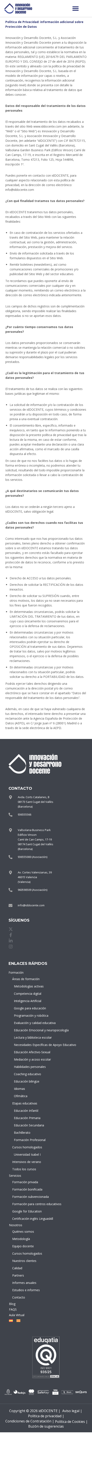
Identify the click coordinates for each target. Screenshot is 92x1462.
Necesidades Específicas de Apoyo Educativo (28, 1045)
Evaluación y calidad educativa (28, 1023)
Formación (16, 972)
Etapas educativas (24, 1103)
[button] (75, 8)
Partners (18, 1275)
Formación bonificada (27, 1189)
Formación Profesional (28, 1140)
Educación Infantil (26, 1111)
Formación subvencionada (27, 1197)
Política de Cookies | (71, 1421)
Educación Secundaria (28, 1125)
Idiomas (19, 1089)
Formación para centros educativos (27, 1204)
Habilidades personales (28, 1067)
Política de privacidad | (46, 1416)
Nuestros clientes (24, 1261)
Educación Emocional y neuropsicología (28, 1030)
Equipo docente (23, 1246)
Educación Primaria (27, 1118)
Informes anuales (24, 1283)
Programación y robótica (28, 1015)
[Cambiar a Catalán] (17, 1320)
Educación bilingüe (26, 1081)
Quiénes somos (23, 1231)
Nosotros (15, 1225)
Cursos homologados (27, 1147)
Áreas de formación (26, 979)
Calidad (17, 1268)
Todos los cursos (24, 1169)
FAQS (13, 1309)
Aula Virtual (16, 1315)
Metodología (21, 1239)
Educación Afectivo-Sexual (28, 1052)
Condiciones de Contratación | (29, 1421)
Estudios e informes (26, 1290)
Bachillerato (22, 1132)
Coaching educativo (27, 1074)
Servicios (15, 1176)
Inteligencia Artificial (27, 1001)
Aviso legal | (72, 1410)
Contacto (18, 1297)
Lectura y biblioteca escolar (28, 1037)
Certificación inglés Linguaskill (27, 1219)
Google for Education (27, 1211)
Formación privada (25, 1182)
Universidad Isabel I (27, 1154)
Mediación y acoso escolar (28, 1059)
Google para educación (28, 1008)
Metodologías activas (28, 986)
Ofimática (20, 1096)
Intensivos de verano (26, 1162)
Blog (12, 1304)
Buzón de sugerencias (46, 1426)
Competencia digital (27, 994)
